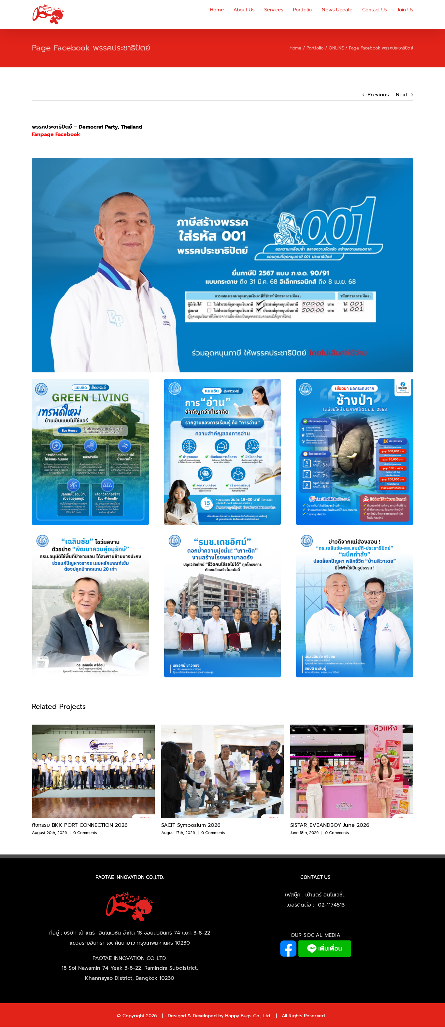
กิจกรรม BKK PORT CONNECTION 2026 (80, 825)
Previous (378, 95)
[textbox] (87, 130)
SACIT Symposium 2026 (191, 825)
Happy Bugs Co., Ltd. (248, 1015)
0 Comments (85, 833)
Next (402, 95)
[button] (37, 780)
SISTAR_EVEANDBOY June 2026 (329, 825)
